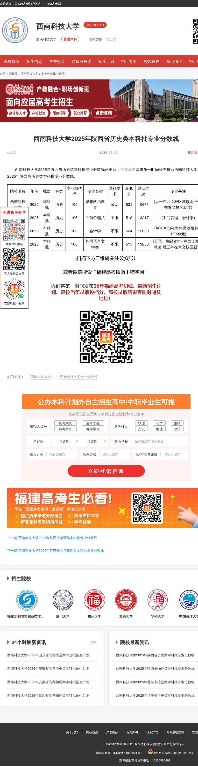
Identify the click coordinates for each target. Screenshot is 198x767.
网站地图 (92, 732)
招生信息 (34, 61)
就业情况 (174, 61)
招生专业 (129, 61)
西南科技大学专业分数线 (78, 376)
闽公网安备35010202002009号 (173, 753)
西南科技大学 (29, 73)
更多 (93, 642)
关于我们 (72, 732)
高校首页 (11, 61)
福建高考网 (53, 3)
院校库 (13, 73)
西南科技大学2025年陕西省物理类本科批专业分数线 (155, 668)
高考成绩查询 (175, 732)
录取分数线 (81, 61)
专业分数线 (48, 73)
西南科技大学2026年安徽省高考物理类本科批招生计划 (48, 681)
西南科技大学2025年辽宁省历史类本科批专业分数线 (155, 695)
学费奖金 (57, 61)
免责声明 (132, 732)
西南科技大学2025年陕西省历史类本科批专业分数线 (155, 654)
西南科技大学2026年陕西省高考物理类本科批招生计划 (48, 695)
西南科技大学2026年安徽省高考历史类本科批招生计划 (48, 668)
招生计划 (106, 61)
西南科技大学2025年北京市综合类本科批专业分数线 (155, 681)
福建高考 (128, 169)
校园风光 (151, 61)
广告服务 (112, 732)
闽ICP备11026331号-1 (128, 753)
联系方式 (152, 732)
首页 (3, 73)
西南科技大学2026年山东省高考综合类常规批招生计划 (48, 654)
